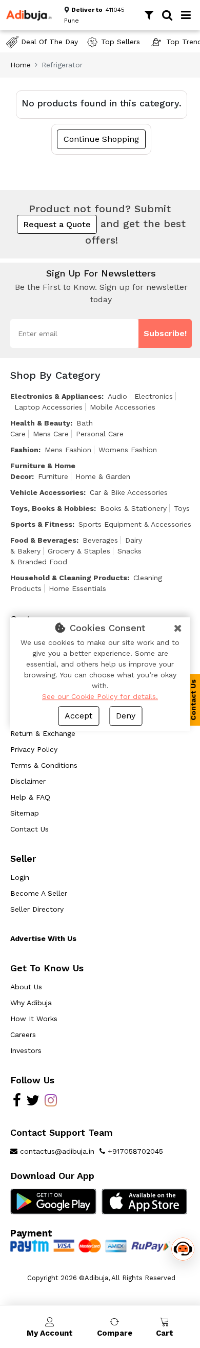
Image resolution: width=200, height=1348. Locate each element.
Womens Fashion (127, 450)
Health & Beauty (40, 423)
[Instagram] (50, 1103)
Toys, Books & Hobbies (52, 508)
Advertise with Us (43, 938)
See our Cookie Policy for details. (100, 696)
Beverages (100, 540)
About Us (26, 987)
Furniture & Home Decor (42, 471)
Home (20, 65)
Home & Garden (102, 476)
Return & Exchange (42, 733)
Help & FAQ (30, 797)
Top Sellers (120, 42)
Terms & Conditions (43, 765)
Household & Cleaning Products (68, 578)
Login (19, 877)
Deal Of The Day (49, 42)
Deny (125, 716)
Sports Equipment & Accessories (134, 524)
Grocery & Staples (79, 551)
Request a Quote (57, 224)
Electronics (153, 396)
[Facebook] (17, 1103)
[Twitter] (33, 1103)
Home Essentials (77, 588)
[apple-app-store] (145, 1201)
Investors (26, 1050)
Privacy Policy (33, 749)
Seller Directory (37, 909)
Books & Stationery (133, 508)
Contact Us (29, 829)
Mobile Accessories (122, 407)
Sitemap (24, 813)
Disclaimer (28, 781)
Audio (117, 396)
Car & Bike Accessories (129, 492)
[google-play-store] (53, 1201)
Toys (182, 508)
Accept (78, 716)
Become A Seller (38, 893)
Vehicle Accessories (47, 492)
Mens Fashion (68, 450)
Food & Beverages (43, 540)
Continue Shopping (101, 139)
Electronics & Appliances (56, 396)
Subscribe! (165, 333)
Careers (23, 1034)
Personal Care (100, 434)
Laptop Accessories (48, 407)
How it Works (33, 1018)
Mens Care (51, 434)
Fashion (24, 450)
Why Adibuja (31, 1003)
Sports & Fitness (41, 524)
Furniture (53, 476)
